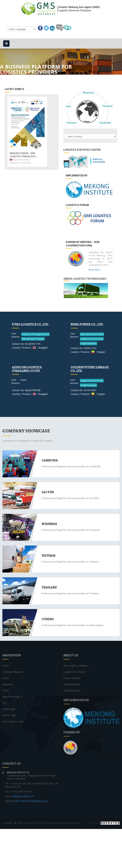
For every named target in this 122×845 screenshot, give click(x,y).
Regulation (7, 684)
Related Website (71, 684)
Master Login (9, 715)
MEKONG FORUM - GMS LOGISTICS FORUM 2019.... (23, 155)
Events (5, 690)
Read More (94, 269)
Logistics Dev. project (74, 671)
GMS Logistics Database (76, 665)
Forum (5, 678)
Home (5, 665)
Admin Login (8, 709)
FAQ (4, 702)
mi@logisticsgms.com (23, 796)
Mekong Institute (72, 690)
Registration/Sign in (12, 696)
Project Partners (71, 678)
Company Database (12, 671)
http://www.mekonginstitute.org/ (31, 800)
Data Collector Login (13, 721)
